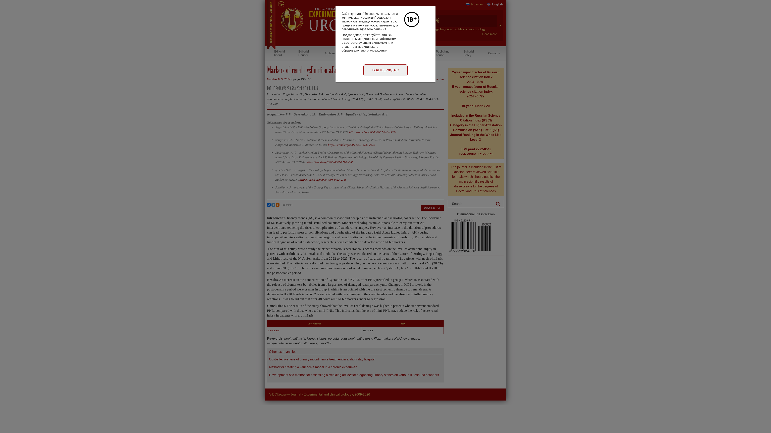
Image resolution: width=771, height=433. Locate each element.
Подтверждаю (385, 70)
